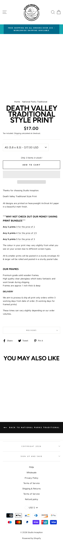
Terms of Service (31, 483)
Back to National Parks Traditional (34, 427)
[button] (31, 174)
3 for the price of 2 (25, 227)
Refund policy (31, 499)
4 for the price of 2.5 (26, 233)
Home (17, 101)
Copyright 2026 (31, 446)
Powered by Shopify (31, 538)
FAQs (31, 467)
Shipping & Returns (31, 488)
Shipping (17, 133)
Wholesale (31, 472)
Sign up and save (32, 456)
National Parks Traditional (34, 101)
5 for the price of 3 (25, 239)
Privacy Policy (31, 478)
